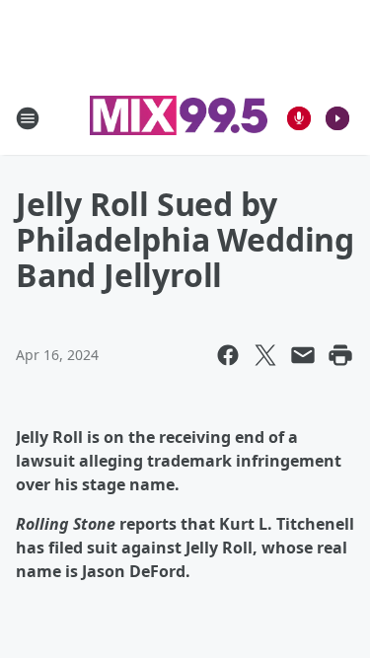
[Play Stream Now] (337, 118)
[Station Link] (178, 118)
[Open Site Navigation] (27, 118)
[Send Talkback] (299, 118)
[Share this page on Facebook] (228, 355)
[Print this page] (340, 355)
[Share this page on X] (265, 355)
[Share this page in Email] (303, 355)
